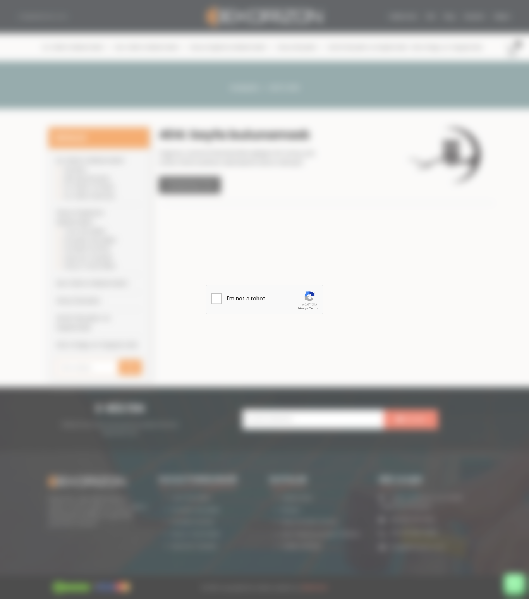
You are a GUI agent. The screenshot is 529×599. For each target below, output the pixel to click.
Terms (313, 308)
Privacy (302, 308)
